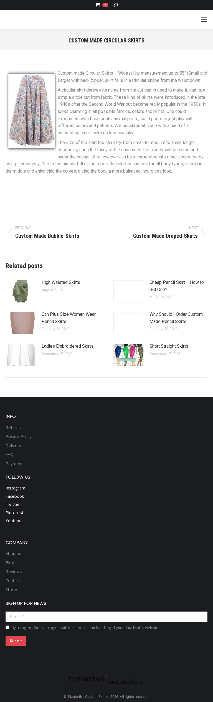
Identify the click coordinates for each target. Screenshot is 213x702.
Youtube (14, 520)
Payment (14, 463)
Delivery (13, 445)
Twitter (13, 504)
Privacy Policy (19, 436)
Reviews (14, 571)
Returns (13, 427)
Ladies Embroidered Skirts (67, 346)
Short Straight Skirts (168, 346)
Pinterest (15, 512)
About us (14, 553)
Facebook (15, 496)
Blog (10, 562)
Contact (13, 580)
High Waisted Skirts (61, 282)
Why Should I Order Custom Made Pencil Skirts (176, 318)
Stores (12, 589)
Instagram (15, 488)
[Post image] (21, 291)
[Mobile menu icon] (204, 19)
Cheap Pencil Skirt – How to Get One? (176, 286)
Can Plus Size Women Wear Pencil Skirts (69, 318)
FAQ (10, 454)
